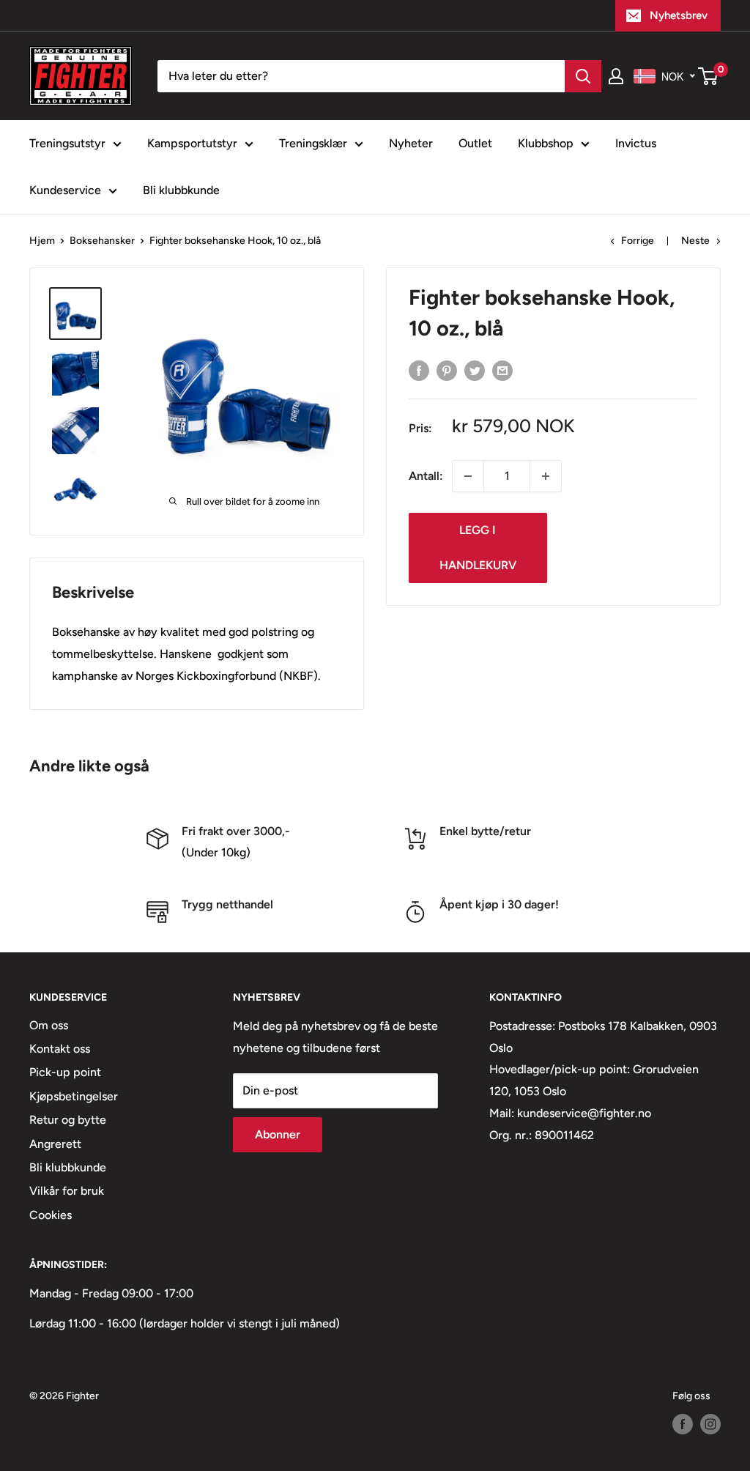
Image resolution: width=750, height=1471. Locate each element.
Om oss (48, 1025)
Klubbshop (545, 143)
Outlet (475, 143)
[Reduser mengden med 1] (468, 476)
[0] (708, 76)
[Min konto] (616, 76)
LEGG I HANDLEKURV (477, 547)
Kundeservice (65, 190)
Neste (695, 240)
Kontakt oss (59, 1049)
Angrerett (55, 1144)
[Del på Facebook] (419, 370)
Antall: (426, 476)
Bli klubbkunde (181, 190)
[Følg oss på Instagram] (710, 1424)
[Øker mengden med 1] (545, 476)
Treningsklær (313, 143)
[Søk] (583, 76)
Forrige (637, 240)
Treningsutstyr (67, 143)
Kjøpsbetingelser (73, 1096)
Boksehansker (102, 240)
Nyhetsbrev (679, 15)
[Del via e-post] (502, 370)
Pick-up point (65, 1072)
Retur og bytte (67, 1120)
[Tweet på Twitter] (474, 370)
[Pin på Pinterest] (447, 370)
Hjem (42, 240)
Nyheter (411, 143)
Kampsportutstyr (192, 143)
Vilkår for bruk (66, 1191)
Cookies (50, 1215)
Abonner (277, 1134)
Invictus (635, 143)
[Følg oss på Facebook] (682, 1424)
